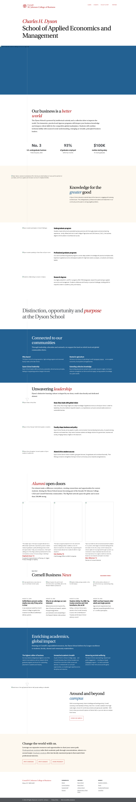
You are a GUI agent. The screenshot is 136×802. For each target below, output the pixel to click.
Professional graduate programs (65, 252)
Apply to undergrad (29, 762)
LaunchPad (100, 790)
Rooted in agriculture (77, 356)
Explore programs (57, 762)
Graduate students (40, 753)
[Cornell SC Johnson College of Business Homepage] (40, 781)
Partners (114, 5)
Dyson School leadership (30, 366)
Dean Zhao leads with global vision (66, 402)
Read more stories (105, 576)
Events (99, 785)
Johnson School (81, 788)
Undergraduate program (62, 228)
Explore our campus (76, 718)
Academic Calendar (102, 783)
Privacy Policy (54, 800)
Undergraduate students (31, 750)
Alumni (89, 5)
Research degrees (60, 277)
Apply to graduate (43, 762)
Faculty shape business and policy (65, 427)
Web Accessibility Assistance (68, 800)
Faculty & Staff (105, 5)
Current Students (65, 785)
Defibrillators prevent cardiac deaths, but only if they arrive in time (32, 603)
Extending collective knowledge (80, 366)
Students (96, 5)
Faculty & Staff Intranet (103, 788)
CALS (74, 658)
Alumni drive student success (64, 451)
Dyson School (80, 783)
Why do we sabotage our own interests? (56, 602)
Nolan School (80, 785)
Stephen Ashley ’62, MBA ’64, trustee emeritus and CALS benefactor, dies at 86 (79, 603)
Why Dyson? (26, 356)
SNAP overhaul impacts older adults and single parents (103, 602)
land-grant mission (99, 359)
